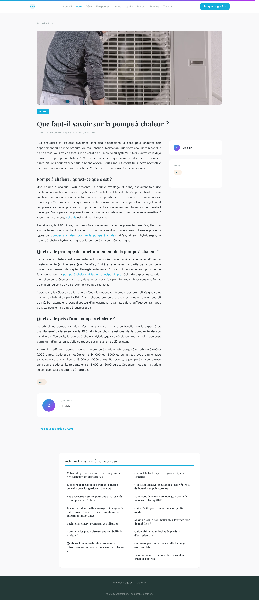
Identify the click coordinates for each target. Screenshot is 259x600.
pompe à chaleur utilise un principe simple (92, 274)
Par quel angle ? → (215, 6)
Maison (141, 6)
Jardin (129, 6)
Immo (118, 6)
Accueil (67, 6)
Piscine (154, 6)
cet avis (71, 217)
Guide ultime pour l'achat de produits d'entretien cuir (157, 533)
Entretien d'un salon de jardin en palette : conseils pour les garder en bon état (92, 486)
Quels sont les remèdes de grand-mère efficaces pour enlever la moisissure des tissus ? (95, 547)
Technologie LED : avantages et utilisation (92, 523)
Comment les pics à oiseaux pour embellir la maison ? (94, 533)
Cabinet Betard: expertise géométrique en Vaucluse (160, 474)
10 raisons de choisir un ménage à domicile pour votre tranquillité (161, 498)
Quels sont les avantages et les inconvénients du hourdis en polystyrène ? (162, 486)
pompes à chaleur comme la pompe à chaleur (84, 235)
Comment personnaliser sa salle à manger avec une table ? (160, 545)
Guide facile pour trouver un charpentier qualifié (159, 509)
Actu (79, 6)
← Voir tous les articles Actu (55, 428)
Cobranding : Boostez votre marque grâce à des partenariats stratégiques (93, 474)
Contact (141, 582)
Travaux (167, 6)
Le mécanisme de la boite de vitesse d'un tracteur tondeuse (159, 556)
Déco (89, 6)
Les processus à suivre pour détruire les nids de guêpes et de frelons (94, 498)
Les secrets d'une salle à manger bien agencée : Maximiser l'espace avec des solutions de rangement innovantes (95, 511)
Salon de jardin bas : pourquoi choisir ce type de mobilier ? (162, 521)
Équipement (103, 6)
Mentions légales (122, 582)
